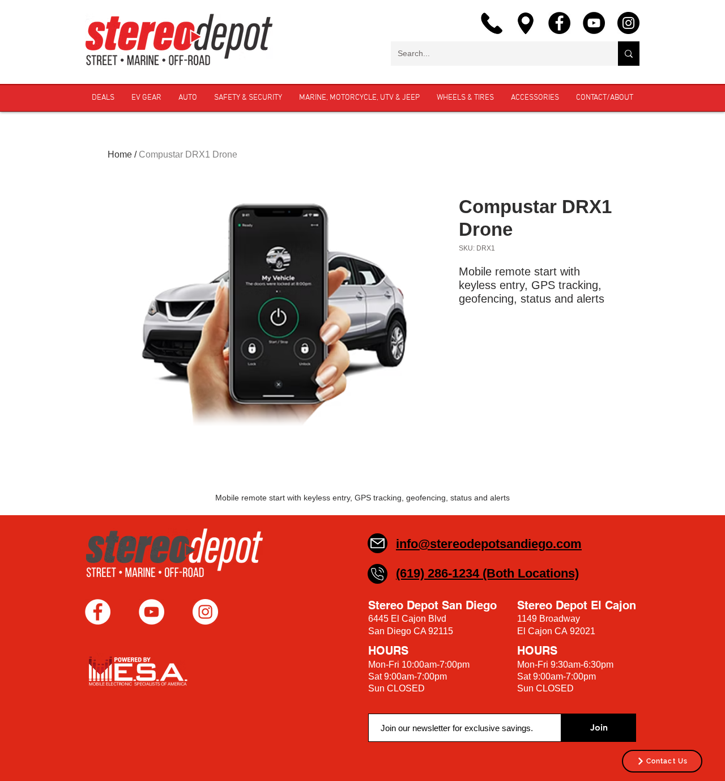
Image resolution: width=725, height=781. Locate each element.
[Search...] (628, 53)
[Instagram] (628, 23)
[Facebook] (559, 23)
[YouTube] (594, 23)
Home (120, 154)
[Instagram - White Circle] (205, 612)
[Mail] (377, 543)
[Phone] (377, 574)
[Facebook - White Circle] (97, 612)
